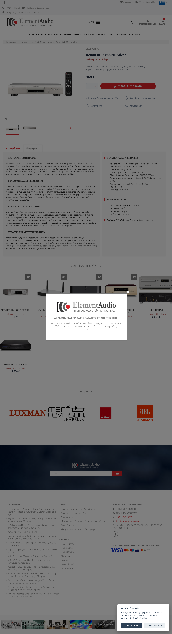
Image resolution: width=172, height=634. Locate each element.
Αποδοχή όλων (131, 625)
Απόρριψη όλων (155, 625)
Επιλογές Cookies (138, 618)
